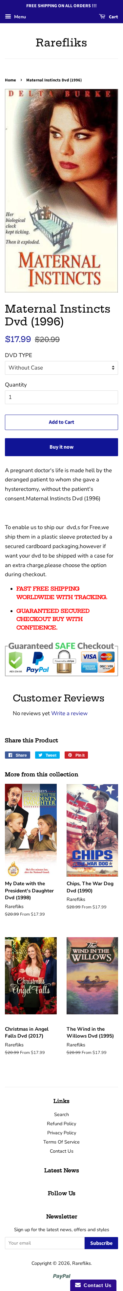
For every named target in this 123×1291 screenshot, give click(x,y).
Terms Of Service (61, 1142)
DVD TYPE (18, 355)
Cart (113, 17)
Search (61, 1114)
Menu (19, 17)
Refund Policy (61, 1123)
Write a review (69, 713)
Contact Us (61, 1151)
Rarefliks (61, 42)
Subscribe (101, 1243)
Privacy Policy (61, 1132)
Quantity (16, 384)
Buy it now (61, 447)
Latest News (61, 1170)
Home (10, 80)
